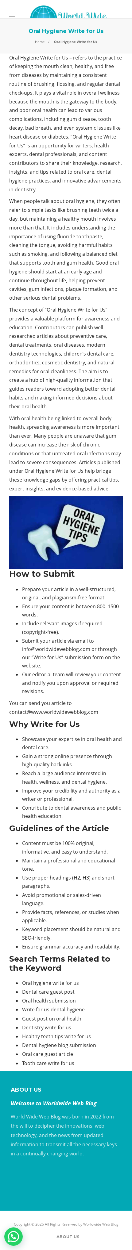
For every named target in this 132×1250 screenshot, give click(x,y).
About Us (68, 1236)
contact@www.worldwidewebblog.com (53, 712)
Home (40, 41)
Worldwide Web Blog (100, 1224)
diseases (74, 344)
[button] (13, 1236)
